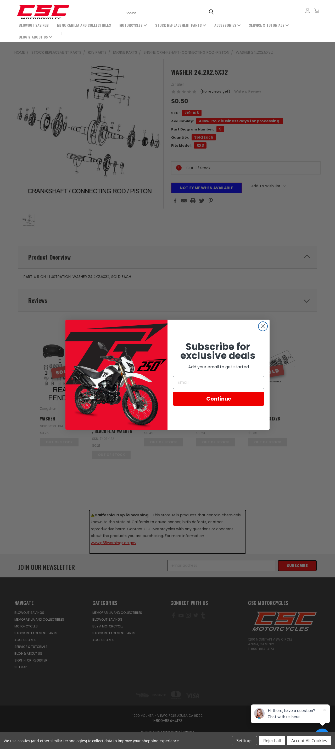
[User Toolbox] (307, 10)
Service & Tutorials (267, 25)
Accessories (225, 25)
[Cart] (316, 10)
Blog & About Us (34, 37)
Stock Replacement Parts (179, 25)
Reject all (272, 740)
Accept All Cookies (309, 740)
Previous (25, 732)
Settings (244, 740)
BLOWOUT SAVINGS (34, 25)
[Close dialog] (262, 326)
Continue (218, 398)
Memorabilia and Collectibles (84, 25)
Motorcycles (131, 25)
